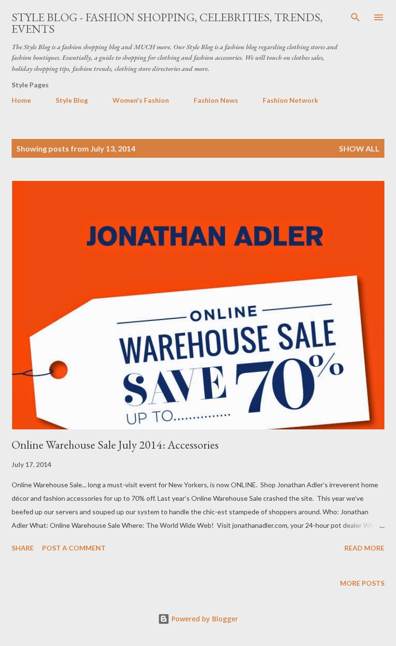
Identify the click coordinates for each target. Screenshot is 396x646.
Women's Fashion (141, 100)
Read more (364, 548)
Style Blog (72, 100)
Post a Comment (74, 548)
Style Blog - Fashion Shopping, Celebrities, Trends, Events (167, 23)
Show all (359, 148)
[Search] (355, 17)
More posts (362, 583)
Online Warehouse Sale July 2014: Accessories (115, 444)
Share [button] (23, 548)
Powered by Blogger (204, 618)
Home (21, 100)
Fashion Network (290, 100)
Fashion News (216, 100)
